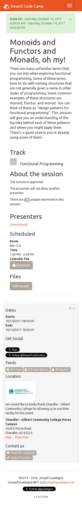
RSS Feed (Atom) (38, 369)
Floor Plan (22, 437)
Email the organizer (22, 452)
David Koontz (19, 224)
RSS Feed (15, 369)
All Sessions (61, 369)
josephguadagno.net (60, 482)
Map (8, 437)
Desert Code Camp (27, 6)
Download (22, 265)
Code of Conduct (20, 457)
